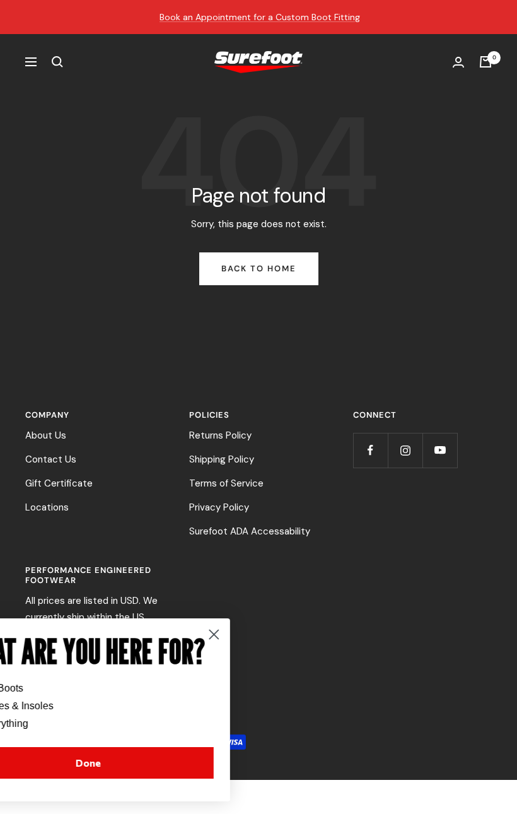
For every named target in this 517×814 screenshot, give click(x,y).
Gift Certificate (59, 483)
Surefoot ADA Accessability (249, 531)
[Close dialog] (259, 634)
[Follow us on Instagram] (405, 450)
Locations (47, 507)
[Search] (57, 62)
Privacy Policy (219, 507)
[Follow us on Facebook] (370, 450)
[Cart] (485, 62)
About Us (45, 435)
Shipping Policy (221, 459)
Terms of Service (226, 483)
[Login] (458, 62)
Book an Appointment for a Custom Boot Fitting (260, 17)
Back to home (258, 268)
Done (133, 763)
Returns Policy (220, 435)
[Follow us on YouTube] (439, 450)
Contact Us (50, 459)
